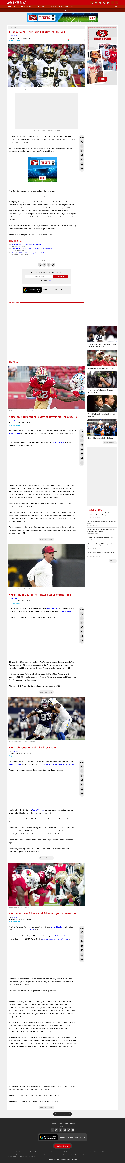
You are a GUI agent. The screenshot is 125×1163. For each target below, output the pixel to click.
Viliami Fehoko (15, 764)
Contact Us (56, 1159)
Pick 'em (65, 6)
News (14, 6)
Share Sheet (82, 168)
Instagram (53, 264)
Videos (28, 6)
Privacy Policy (63, 1159)
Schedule (41, 6)
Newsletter (57, 6)
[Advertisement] (102, 476)
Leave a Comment (46, 539)
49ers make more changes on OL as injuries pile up (27, 244)
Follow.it (50, 280)
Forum (35, 6)
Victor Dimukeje (57, 927)
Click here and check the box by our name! (56, 290)
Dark (68, 1114)
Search (116, 2)
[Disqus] (46, 331)
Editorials (21, 6)
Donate (50, 1159)
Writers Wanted (62, 1146)
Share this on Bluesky (82, 155)
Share (115, 6)
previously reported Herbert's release (55, 939)
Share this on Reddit (82, 164)
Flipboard (108, 2)
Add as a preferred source (77, 40)
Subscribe (60, 276)
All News (112, 561)
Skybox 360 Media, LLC (70, 1121)
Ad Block (31, 159)
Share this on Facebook (82, 146)
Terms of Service (72, 1159)
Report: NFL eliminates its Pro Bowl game (100, 537)
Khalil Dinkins (51, 608)
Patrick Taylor (14, 433)
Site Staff (14, 36)
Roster (49, 6)
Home (9, 6)
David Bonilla (15, 420)
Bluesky (68, 1130)
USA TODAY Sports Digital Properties (65, 1123)
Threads (49, 264)
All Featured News (109, 442)
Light (64, 1114)
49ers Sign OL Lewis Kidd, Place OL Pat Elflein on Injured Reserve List (33, 248)
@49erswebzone (15, 40)
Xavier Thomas (65, 611)
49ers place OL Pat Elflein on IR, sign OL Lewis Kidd (28, 253)
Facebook (44, 264)
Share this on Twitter (82, 141)
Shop (71, 6)
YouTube (72, 1130)
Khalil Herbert (58, 442)
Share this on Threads (82, 150)
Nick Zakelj (30, 930)
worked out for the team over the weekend (59, 764)
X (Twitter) (52, 1130)
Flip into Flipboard (82, 159)
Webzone (16, 2)
